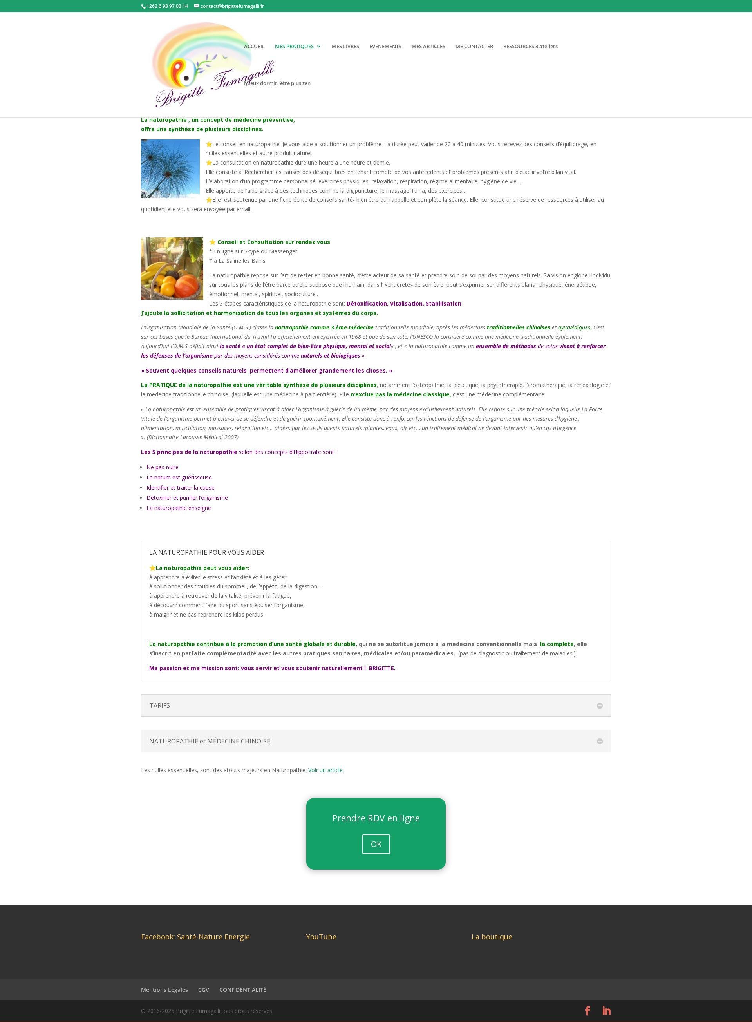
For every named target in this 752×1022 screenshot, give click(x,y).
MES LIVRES (345, 46)
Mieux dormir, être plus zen (277, 83)
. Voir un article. (325, 770)
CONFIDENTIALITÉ (242, 989)
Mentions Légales (164, 989)
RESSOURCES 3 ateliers (530, 46)
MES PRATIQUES (294, 46)
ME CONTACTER (474, 46)
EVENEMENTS (385, 46)
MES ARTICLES (428, 46)
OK (376, 844)
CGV (203, 989)
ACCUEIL (254, 46)
